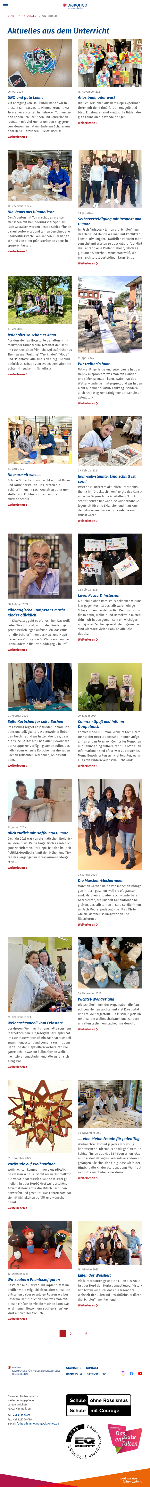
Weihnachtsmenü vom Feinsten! (35, 1023)
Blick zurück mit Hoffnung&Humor (38, 833)
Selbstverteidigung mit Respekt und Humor (109, 221)
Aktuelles (29, 16)
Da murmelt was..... (24, 474)
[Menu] (5, 6)
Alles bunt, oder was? (96, 97)
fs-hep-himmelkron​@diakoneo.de (38, 1423)
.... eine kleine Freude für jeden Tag (109, 1138)
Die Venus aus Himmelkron (31, 212)
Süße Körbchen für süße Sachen (35, 721)
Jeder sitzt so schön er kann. (32, 335)
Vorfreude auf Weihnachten (31, 1164)
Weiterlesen (16, 137)
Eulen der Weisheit (94, 1275)
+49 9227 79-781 (22, 1415)
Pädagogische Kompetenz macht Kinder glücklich (36, 612)
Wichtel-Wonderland (96, 999)
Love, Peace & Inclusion (98, 595)
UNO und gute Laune (26, 97)
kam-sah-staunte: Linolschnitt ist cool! (107, 479)
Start (12, 16)
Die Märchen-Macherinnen (100, 880)
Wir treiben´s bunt (94, 364)
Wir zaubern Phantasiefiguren (34, 1279)
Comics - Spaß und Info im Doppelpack (101, 724)
